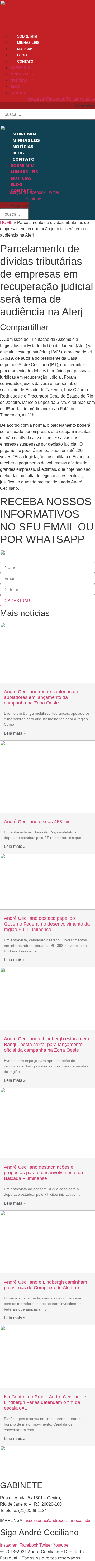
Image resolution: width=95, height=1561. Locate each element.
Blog (22, 55)
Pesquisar (85, 106)
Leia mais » (15, 733)
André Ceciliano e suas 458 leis (37, 821)
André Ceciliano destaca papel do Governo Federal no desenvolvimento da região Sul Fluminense (47, 924)
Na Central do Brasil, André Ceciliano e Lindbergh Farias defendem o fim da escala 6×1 (45, 1402)
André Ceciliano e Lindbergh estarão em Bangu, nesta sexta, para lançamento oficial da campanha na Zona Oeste (46, 1044)
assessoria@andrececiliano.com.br (58, 1520)
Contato (25, 62)
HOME (6, 222)
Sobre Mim (27, 36)
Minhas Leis (28, 43)
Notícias (25, 49)
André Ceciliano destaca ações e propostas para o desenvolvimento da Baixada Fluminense (43, 1173)
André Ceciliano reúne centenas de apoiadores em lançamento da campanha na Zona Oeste (41, 697)
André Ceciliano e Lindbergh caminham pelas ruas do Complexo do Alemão (45, 1285)
